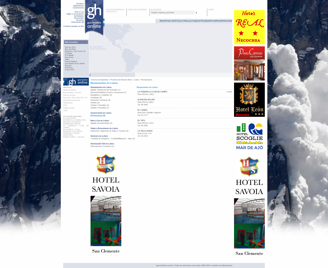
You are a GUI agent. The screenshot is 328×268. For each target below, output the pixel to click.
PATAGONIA (226, 21)
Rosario (68, 65)
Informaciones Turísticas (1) (102, 146)
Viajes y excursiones (75, 14)
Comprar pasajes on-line (73, 26)
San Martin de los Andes (75, 63)
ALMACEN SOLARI (146, 100)
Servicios (80, 20)
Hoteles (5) (95, 103)
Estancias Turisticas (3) (100, 100)
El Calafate (69, 55)
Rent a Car (79, 12)
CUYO (192, 21)
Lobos (136, 80)
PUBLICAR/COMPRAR (137, 10)
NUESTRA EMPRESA (115, 10)
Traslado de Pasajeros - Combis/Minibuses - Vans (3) (113, 139)
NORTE (175, 21)
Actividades (79, 16)
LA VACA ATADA (145, 131)
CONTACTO (111, 12)
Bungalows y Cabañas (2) (101, 95)
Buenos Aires (70, 47)
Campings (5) (96, 97)
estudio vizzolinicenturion (222, 265)
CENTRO (200, 21)
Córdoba (68, 53)
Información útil (77, 22)
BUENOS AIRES (212, 21)
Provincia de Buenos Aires (121, 80)
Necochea (69, 57)
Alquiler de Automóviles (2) (101, 123)
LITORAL (184, 21)
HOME (211, 10)
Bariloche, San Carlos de (75, 51)
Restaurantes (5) (98, 115)
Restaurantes (146, 80)
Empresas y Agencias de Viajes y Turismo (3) (109, 131)
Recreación (79, 18)
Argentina (104, 80)
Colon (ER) (69, 70)
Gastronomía (78, 8)
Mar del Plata (70, 49)
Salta (67, 59)
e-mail (229, 92)
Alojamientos (78, 6)
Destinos (80, 4)
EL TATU (141, 120)
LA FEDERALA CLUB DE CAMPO (152, 92)
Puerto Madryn (71, 61)
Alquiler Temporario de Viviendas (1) (105, 90)
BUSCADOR (156, 10)
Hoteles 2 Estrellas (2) (100, 105)
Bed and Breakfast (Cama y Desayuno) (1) (108, 92)
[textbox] (172, 12)
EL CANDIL (143, 110)
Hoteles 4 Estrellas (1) (100, 108)
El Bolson (69, 68)
